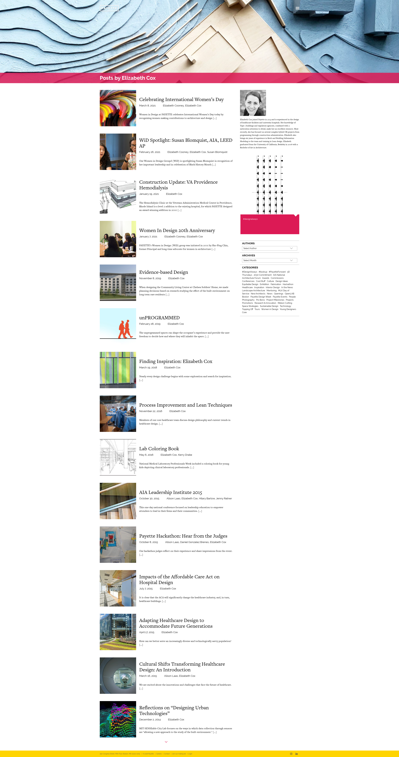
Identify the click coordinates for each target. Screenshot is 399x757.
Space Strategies (250, 306)
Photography (248, 300)
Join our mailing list (179, 754)
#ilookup (263, 272)
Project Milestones (275, 300)
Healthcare (247, 287)
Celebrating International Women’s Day (181, 99)
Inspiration (259, 287)
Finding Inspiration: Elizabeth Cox (175, 361)
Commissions (277, 278)
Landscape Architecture (253, 290)
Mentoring (272, 290)
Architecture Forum (251, 278)
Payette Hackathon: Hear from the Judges (183, 535)
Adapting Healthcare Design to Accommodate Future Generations (176, 623)
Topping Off (247, 309)
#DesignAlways (249, 272)
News (269, 293)
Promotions (247, 303)
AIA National (279, 275)
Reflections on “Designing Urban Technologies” (174, 710)
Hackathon (288, 284)
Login (190, 754)
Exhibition (264, 284)
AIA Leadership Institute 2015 (170, 492)
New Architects (258, 293)
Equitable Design (250, 284)
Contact (167, 754)
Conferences (248, 281)
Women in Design (269, 309)
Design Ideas (282, 281)
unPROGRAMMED (159, 317)
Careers (159, 754)
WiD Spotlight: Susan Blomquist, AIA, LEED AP (185, 143)
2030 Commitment (263, 275)
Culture (270, 281)
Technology (285, 306)
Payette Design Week (261, 297)
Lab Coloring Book (159, 448)
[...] (215, 118)
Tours (257, 309)
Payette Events (280, 297)
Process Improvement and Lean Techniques (185, 404)
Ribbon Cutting (285, 303)
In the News (287, 287)
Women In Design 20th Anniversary (177, 230)
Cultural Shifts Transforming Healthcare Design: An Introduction (182, 666)
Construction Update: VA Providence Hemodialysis (178, 184)
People (292, 297)
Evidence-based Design (163, 272)
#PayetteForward (277, 272)
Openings (278, 293)
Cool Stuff (260, 281)
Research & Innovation (265, 303)
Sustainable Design (269, 306)
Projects (290, 300)
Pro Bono (260, 300)
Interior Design (273, 287)
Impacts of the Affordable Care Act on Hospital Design (179, 579)
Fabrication (276, 284)
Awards (265, 278)
